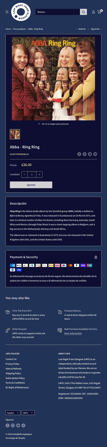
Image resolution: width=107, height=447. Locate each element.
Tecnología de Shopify (15, 438)
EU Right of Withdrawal (17, 387)
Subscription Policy (15, 378)
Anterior (82, 29)
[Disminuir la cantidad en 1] (24, 174)
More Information (73, 333)
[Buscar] (83, 12)
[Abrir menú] (7, 12)
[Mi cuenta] (93, 11)
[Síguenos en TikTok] (23, 425)
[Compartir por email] (95, 154)
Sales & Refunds (13, 368)
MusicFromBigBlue (19, 154)
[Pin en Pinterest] (85, 154)
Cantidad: (15, 174)
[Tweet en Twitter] (90, 154)
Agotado (31, 184)
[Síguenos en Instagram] (13, 425)
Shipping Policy (13, 373)
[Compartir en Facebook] (79, 154)
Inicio (8, 29)
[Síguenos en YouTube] (18, 425)
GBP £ (25, 412)
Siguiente (95, 29)
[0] (99, 12)
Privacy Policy (12, 363)
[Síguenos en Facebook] (7, 425)
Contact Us (11, 359)
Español (10, 412)
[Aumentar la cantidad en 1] (39, 174)
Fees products (19, 29)
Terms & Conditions (15, 382)
